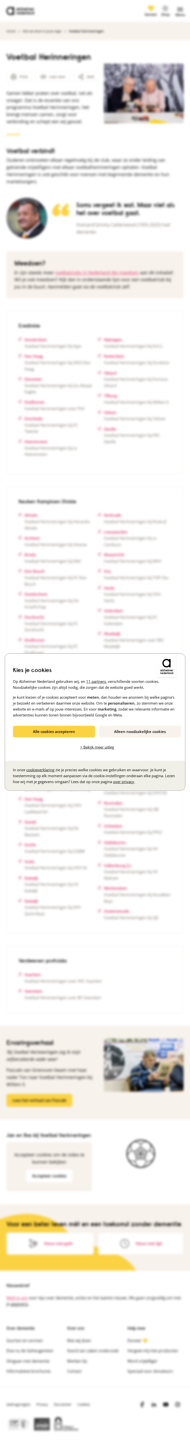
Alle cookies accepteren (54, 731)
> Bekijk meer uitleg (97, 747)
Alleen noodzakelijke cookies (140, 731)
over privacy (123, 781)
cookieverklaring (40, 769)
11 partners (96, 681)
